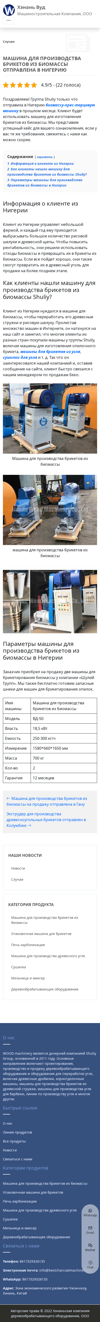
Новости (18, 868)
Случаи (17, 879)
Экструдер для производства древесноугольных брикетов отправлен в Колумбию (46, 819)
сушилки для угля (20, 357)
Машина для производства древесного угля (48, 956)
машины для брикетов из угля (50, 351)
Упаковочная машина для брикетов (41, 933)
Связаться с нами (17, 1159)
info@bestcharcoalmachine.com (65, 1270)
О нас (7, 1123)
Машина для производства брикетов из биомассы (44, 920)
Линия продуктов (17, 1132)
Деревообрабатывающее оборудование (44, 989)
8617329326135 (35, 1279)
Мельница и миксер (28, 978)
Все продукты (14, 1141)
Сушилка (18, 967)
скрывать (45, 157)
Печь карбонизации (28, 944)
